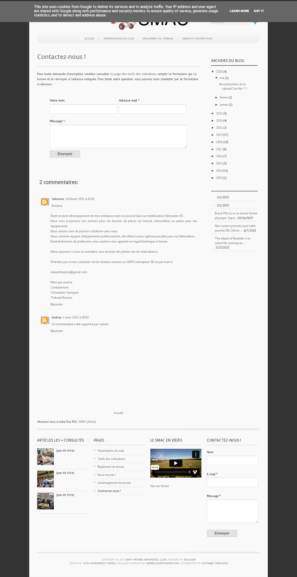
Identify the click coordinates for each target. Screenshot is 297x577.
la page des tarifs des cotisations (133, 74)
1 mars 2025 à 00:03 (76, 317)
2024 (219, 121)
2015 (219, 163)
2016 (219, 156)
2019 (219, 135)
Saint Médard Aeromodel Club (146, 559)
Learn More (239, 11)
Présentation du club (119, 38)
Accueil (89, 38)
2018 (219, 142)
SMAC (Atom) (87, 422)
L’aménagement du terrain (114, 483)
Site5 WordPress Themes (99, 563)
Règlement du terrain (158, 38)
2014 (219, 171)
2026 (219, 72)
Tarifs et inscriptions (197, 38)
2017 (219, 149)
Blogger (190, 559)
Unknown (58, 199)
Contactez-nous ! (61, 57)
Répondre (57, 304)
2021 (219, 128)
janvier (224, 105)
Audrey (56, 317)
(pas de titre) (65, 450)
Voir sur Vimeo (159, 486)
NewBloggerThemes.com (162, 563)
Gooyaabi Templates (214, 563)
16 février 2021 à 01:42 (80, 199)
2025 (219, 113)
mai (222, 78)
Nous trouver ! (106, 475)
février (224, 97)
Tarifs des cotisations (111, 459)
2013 (219, 178)
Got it (259, 11)
